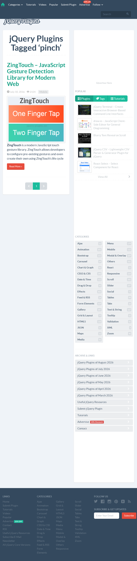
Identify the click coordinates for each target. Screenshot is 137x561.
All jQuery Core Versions (16, 544)
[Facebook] (102, 501)
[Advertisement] (104, 56)
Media (89, 339)
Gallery (89, 309)
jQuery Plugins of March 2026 (95, 395)
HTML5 (89, 321)
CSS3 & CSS (89, 273)
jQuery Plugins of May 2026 (93, 382)
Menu (119, 243)
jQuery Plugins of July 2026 (93, 369)
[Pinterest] (116, 501)
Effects (89, 291)
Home (6, 501)
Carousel (89, 261)
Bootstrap (89, 255)
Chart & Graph (89, 267)
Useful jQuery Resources (92, 402)
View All (103, 176)
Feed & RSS (89, 297)
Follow (97, 4)
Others (119, 261)
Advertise (84, 3)
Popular (53, 4)
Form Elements (89, 303)
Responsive (119, 273)
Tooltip (119, 315)
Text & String (119, 309)
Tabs (119, 303)
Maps (89, 333)
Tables (119, 297)
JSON (89, 327)
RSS (5, 529)
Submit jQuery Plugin (89, 408)
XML (119, 327)
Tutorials (31, 4)
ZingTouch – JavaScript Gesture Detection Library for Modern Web (36, 74)
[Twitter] (96, 501)
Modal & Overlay (119, 255)
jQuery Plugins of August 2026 (95, 362)
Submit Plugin (68, 4)
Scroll (119, 279)
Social (119, 291)
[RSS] (129, 501)
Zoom (119, 333)
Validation (119, 321)
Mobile (43, 91)
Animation (89, 249)
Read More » (15, 166)
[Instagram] (109, 501)
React (119, 267)
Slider (119, 285)
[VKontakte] (123, 501)
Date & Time (89, 279)
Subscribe (129, 515)
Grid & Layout (89, 315)
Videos (42, 4)
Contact (82, 428)
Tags (102, 98)
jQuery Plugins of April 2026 (94, 388)
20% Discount (97, 422)
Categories (14, 4)
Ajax (89, 243)
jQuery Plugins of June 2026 (94, 375)
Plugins (85, 98)
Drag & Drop (89, 285)
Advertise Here (104, 83)
